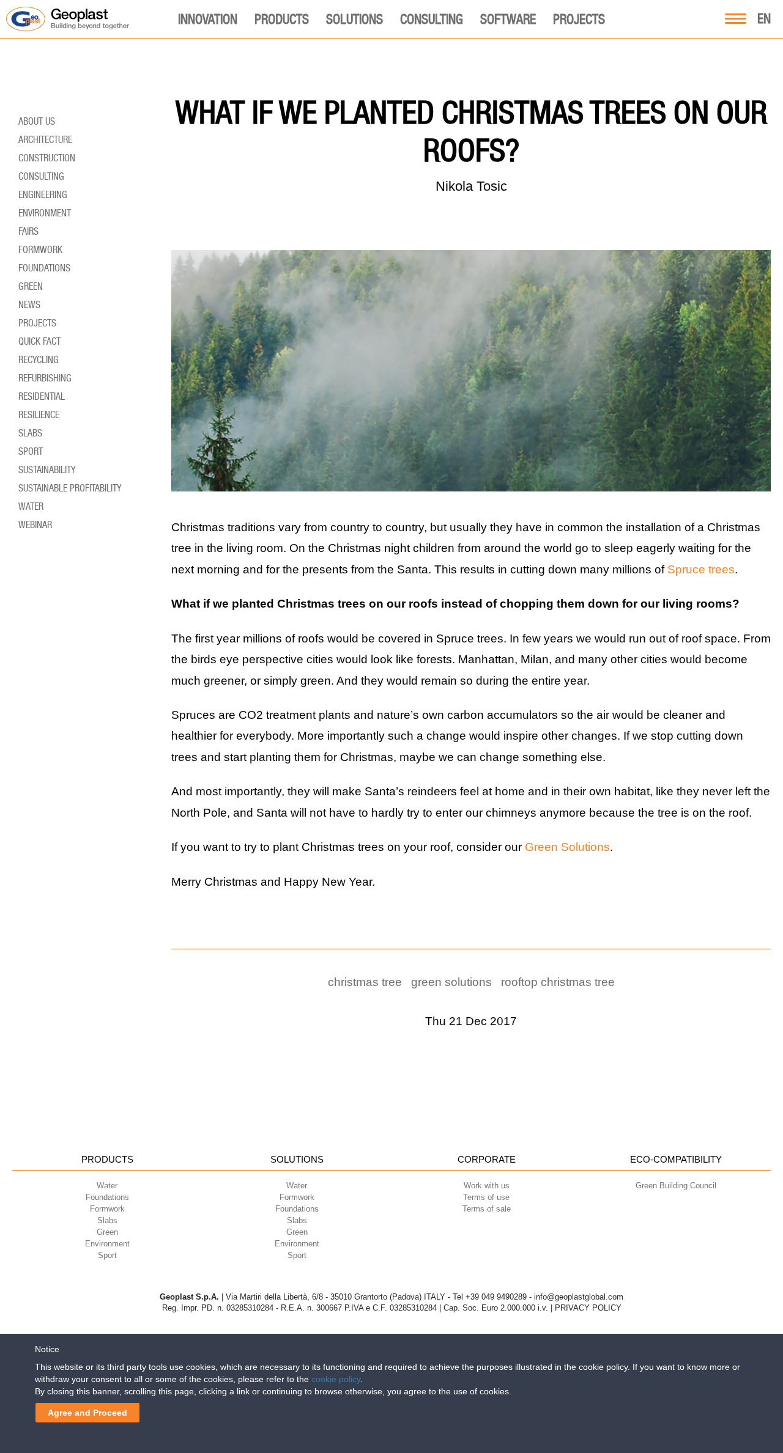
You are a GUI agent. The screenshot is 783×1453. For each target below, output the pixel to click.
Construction (46, 158)
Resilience (38, 415)
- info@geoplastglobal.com (576, 1296)
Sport (30, 451)
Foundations (44, 268)
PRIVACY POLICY (588, 1307)
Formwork (40, 250)
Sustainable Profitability (69, 488)
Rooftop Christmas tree (558, 982)
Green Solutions (567, 847)
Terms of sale (486, 1208)
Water (30, 506)
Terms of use (486, 1197)
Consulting (431, 19)
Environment (44, 213)
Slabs (30, 433)
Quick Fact (39, 341)
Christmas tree (365, 982)
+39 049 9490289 (496, 1296)
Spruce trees (701, 569)
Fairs (28, 231)
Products (281, 19)
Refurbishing (45, 378)
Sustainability (46, 470)
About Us (36, 121)
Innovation (207, 19)
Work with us (487, 1185)
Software (508, 19)
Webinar (35, 525)
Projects (579, 19)
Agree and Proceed (87, 1413)
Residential (41, 396)
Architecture (45, 139)
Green (30, 286)
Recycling (38, 360)
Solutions (354, 19)
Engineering (42, 194)
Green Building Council (676, 1185)
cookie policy (335, 1379)
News (29, 305)
